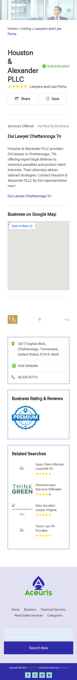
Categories (55, 615)
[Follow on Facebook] (28, 675)
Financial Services (53, 609)
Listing (26, 29)
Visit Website (28, 366)
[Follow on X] (35, 675)
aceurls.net (32, 667)
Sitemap (64, 667)
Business (30, 609)
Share (25, 99)
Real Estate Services (29, 615)
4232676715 (28, 377)
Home (12, 29)
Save (55, 99)
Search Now (38, 648)
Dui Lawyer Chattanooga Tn (29, 196)
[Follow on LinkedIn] (49, 675)
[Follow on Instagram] (42, 675)
